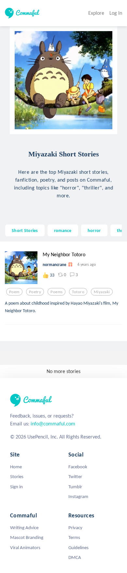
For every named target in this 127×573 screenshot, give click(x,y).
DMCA (74, 557)
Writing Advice (24, 527)
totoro (78, 292)
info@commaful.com (53, 424)
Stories (16, 476)
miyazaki (102, 292)
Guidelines (78, 547)
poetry (35, 292)
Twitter (75, 476)
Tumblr (75, 487)
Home (16, 467)
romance (63, 230)
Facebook (77, 467)
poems (56, 292)
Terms (74, 537)
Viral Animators (25, 547)
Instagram (78, 496)
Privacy (75, 527)
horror (94, 230)
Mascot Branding (26, 537)
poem (14, 292)
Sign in (16, 487)
